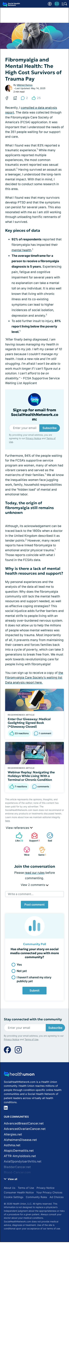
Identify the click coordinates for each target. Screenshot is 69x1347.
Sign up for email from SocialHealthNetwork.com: (34, 415)
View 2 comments (33, 884)
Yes (19, 964)
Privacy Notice (33, 438)
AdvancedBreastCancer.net (24, 1123)
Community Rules (36, 1197)
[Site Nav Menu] (64, 3)
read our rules (35, 873)
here (7, 820)
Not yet (22, 971)
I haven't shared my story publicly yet (34, 979)
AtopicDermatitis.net (19, 1150)
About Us (9, 1187)
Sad (47, 837)
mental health (21, 250)
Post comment (34, 904)
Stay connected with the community (33, 1019)
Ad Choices (57, 1197)
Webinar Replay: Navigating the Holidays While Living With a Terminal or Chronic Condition (31, 776)
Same (41, 851)
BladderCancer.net (17, 1167)
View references (18, 828)
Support (34, 837)
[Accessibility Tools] (49, 3)
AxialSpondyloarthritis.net (22, 1161)
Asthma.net (12, 1145)
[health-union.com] (19, 1075)
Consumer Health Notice (19, 1192)
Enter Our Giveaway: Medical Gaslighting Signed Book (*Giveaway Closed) (29, 723)
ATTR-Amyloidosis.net (20, 1156)
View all (12, 1179)
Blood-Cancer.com (17, 1172)
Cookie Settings (13, 1197)
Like (18, 837)
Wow (25, 851)
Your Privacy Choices (49, 1192)
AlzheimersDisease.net (20, 1140)
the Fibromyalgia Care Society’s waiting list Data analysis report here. (34, 677)
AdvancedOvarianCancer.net (25, 1129)
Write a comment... (21, 894)
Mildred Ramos (24, 85)
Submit (34, 990)
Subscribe (50, 428)
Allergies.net (13, 1134)
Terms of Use (31, 1039)
